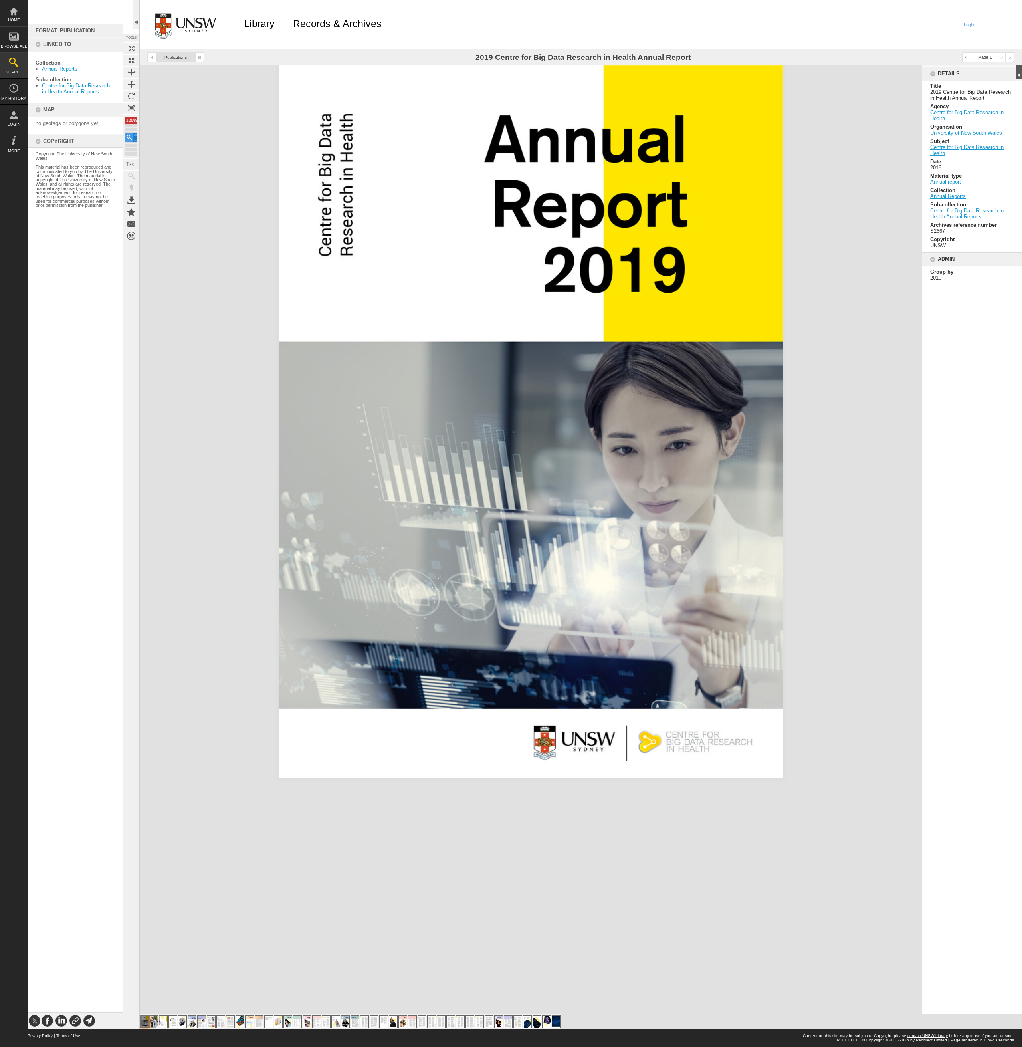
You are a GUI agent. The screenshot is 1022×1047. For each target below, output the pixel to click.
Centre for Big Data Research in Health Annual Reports (76, 89)
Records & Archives (337, 23)
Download (131, 200)
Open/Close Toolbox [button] (136, 14)
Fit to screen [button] (131, 60)
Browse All (14, 46)
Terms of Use (68, 1035)
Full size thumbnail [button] (131, 48)
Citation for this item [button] (131, 236)
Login (14, 124)
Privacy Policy (40, 1035)
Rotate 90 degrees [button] (131, 96)
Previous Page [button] (967, 57)
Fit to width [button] (131, 72)
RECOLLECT (849, 1040)
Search (14, 72)
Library (259, 23)
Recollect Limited (931, 1040)
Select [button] (1001, 57)
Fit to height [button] (131, 84)
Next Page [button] (1010, 57)
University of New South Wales (966, 133)
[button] (131, 137)
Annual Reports (59, 69)
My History (13, 98)
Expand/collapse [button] (1019, 72)
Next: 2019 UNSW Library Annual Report (200, 57)
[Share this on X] (34, 1021)
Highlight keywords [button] (131, 188)
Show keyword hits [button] (131, 176)
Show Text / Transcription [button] (131, 164)
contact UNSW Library (927, 1035)
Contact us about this (131, 224)
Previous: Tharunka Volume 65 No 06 (152, 57)
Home (14, 20)
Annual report (945, 182)
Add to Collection (131, 212)
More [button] (14, 151)
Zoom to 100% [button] (131, 108)
